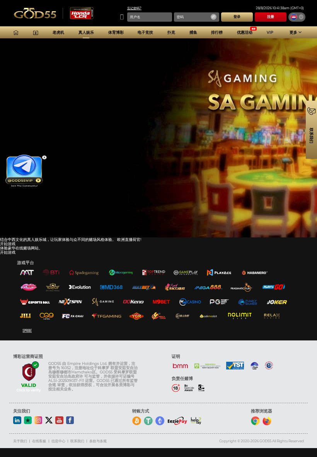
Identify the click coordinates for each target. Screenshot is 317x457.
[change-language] (296, 17)
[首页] (16, 32)
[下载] (35, 32)
